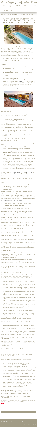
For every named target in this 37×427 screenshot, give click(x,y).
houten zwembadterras (16, 63)
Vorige (3, 407)
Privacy (23, 424)
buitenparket (18, 172)
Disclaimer (29, 424)
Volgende (33, 407)
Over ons (10, 6)
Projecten (18, 5)
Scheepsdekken (5, 10)
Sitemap (34, 424)
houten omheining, (29, 172)
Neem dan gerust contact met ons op (20, 88)
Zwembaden (11, 10)
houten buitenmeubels (14, 173)
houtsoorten (18, 69)
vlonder (6, 134)
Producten (26, 5)
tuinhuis (4, 173)
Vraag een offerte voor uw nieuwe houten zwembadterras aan (12, 200)
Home (3, 5)
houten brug (14, 172)
